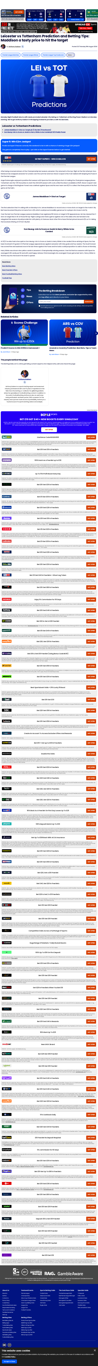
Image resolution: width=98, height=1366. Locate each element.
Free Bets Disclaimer (7, 1312)
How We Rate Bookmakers (9, 1305)
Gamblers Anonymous (86, 1278)
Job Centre (62, 1305)
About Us (4, 1293)
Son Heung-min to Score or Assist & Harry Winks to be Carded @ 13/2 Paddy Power (35, 132)
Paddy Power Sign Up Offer (28, 1320)
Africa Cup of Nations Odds (28, 1298)
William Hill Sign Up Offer (27, 1325)
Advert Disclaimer (92, 410)
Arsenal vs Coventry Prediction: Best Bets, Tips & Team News (72, 349)
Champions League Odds (28, 1300)
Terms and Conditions (8, 1310)
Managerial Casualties (65, 1300)
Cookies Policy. (10, 1357)
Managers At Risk (63, 1298)
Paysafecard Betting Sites (9, 1332)
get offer (18, 12)
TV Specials (81, 1293)
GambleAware (76, 1278)
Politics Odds (81, 1295)
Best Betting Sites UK (7, 1320)
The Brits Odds (81, 1305)
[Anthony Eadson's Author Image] (25, 374)
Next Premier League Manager (67, 1295)
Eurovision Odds (82, 1300)
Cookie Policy (5, 1303)
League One (24, 1305)
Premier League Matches (10, 55)
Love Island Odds (82, 1298)
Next (96, 333)
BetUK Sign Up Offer (26, 1327)
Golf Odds (43, 1303)
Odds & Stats (75, 20)
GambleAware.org (89, 1096)
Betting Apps (5, 1323)
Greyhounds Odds (45, 1295)
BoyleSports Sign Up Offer (28, 1332)
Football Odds (44, 1293)
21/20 (41, 20)
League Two (24, 1307)
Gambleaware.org (54, 524)
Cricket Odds (43, 1298)
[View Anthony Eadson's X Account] (22, 46)
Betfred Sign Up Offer (26, 1330)
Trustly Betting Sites (7, 1325)
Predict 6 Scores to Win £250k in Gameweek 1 (20, 348)
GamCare (68, 1278)
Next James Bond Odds (84, 1307)
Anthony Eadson (15, 46)
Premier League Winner (30, 55)
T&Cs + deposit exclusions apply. (25, 1166)
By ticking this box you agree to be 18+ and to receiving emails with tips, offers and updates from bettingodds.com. (67, 306)
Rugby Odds (43, 1305)
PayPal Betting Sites (7, 1327)
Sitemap (4, 1314)
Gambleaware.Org (33, 625)
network (70, 1237)
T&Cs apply (14, 958)
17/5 (29, 20)
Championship (25, 1295)
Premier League (25, 1293)
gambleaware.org (80, 1072)
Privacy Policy (6, 1300)
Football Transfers (26, 1310)
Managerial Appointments (66, 1303)
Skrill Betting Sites (6, 1335)
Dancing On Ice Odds (83, 1303)
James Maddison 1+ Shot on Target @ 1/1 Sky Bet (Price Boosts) (27, 130)
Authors (4, 1295)
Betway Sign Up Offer (26, 1335)
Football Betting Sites (7, 1337)
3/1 (35, 20)
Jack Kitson (6, 352)
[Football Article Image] (24, 333)
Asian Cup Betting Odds (27, 1303)
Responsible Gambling (8, 1307)
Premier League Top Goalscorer (53, 55)
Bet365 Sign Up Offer (26, 1323)
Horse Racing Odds (45, 1300)
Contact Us (5, 1298)
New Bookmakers (7, 1330)
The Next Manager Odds (65, 1293)
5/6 (50, 20)
